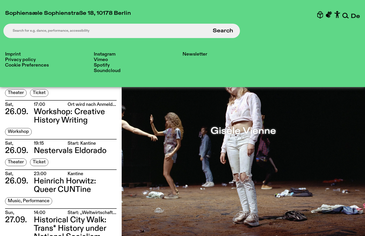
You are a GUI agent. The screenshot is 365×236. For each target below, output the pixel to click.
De (355, 16)
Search (223, 31)
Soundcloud (107, 70)
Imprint (13, 54)
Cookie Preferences (27, 65)
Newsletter (194, 54)
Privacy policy (20, 59)
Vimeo (101, 59)
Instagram (105, 54)
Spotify (102, 65)
